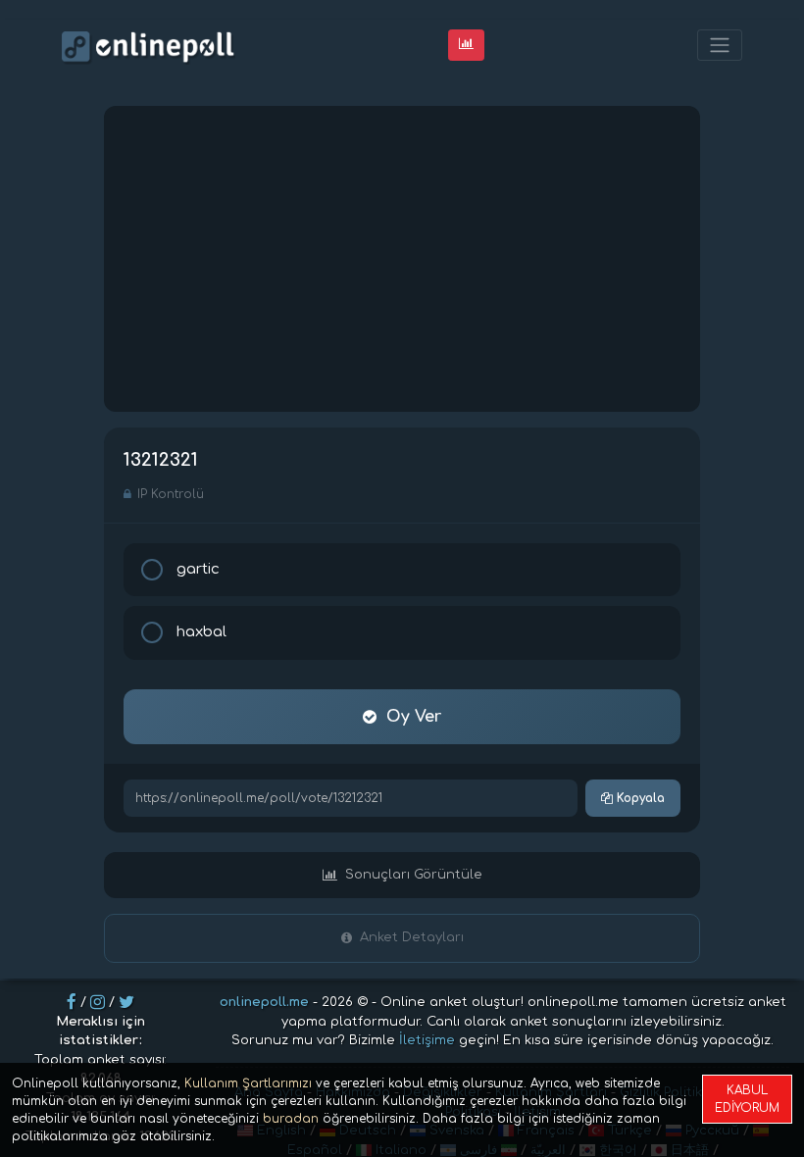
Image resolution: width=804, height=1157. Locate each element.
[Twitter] (126, 1002)
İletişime (427, 1040)
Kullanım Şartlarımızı (248, 1083)
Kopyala (639, 798)
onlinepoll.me (264, 1002)
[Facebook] (71, 1002)
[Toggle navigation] (719, 45)
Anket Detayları (412, 937)
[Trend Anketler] (466, 44)
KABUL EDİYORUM (747, 1099)
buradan (291, 1119)
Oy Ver (413, 717)
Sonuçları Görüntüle (413, 874)
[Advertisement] (402, 259)
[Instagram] (97, 1002)
